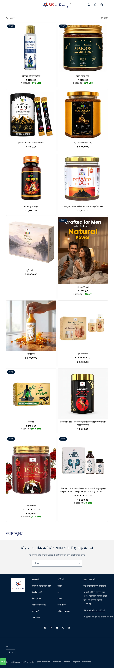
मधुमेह (60, 586)
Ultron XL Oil (83, 287)
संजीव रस (31, 354)
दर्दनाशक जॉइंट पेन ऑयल (31, 76)
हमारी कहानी (36, 617)
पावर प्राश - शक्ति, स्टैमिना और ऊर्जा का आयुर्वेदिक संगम (83, 206)
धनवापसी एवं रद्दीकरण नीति (41, 586)
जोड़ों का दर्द (62, 605)
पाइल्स (60, 598)
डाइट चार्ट (35, 611)
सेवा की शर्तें (67, 662)
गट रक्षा (31, 422)
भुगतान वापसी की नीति (43, 662)
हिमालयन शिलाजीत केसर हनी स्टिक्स (31, 143)
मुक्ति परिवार (31, 270)
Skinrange (16, 662)
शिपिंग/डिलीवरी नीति (39, 605)
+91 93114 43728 (96, 610)
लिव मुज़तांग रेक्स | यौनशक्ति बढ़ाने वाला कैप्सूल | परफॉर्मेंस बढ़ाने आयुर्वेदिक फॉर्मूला (83, 423)
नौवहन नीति (76, 662)
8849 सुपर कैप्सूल (31, 206)
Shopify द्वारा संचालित (28, 662)
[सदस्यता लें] (79, 563)
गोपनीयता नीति (37, 592)
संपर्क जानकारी (86, 662)
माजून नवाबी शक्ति (83, 76)
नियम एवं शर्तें (36, 598)
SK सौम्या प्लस (83, 354)
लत (59, 592)
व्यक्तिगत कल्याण (64, 611)
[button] (13, 5)
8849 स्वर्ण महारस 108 (83, 143)
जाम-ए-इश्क (31, 505)
